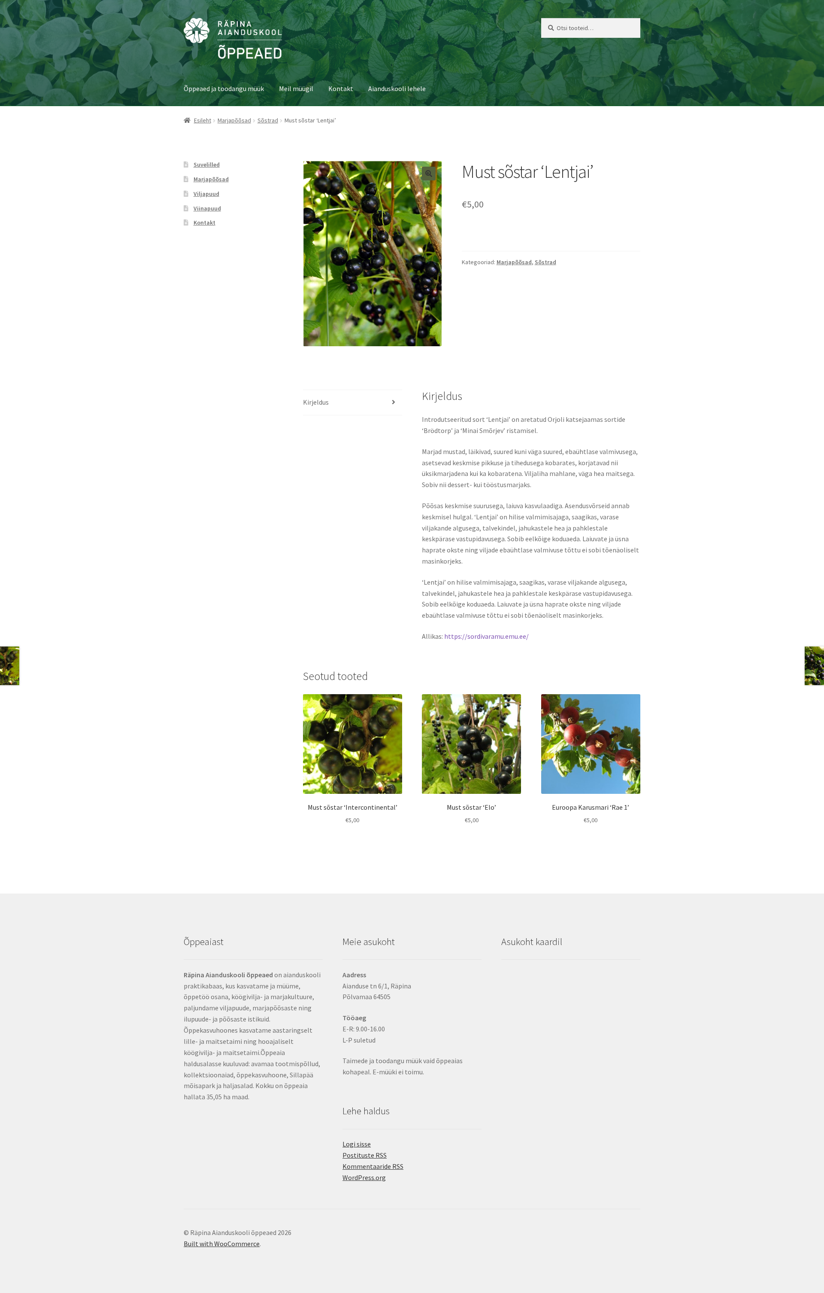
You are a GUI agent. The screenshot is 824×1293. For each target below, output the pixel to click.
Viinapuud (207, 208)
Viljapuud (206, 194)
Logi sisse (356, 1144)
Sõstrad (268, 120)
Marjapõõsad (234, 120)
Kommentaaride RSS (372, 1166)
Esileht (202, 120)
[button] (429, 173)
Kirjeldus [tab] (316, 402)
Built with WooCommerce (222, 1243)
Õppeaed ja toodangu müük (224, 88)
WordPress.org (364, 1177)
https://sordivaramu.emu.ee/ (486, 636)
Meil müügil (296, 88)
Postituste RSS (364, 1155)
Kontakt (340, 88)
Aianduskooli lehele (397, 88)
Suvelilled (207, 164)
